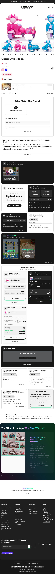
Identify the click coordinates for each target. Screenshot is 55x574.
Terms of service (33, 571)
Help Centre (18, 514)
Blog (2, 517)
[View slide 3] (28, 494)
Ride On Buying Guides (32, 508)
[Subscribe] (29, 546)
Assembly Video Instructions (19, 508)
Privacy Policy (4, 524)
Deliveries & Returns (6, 508)
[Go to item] (2, 54)
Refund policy (21, 571)
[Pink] (2, 69)
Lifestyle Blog (18, 519)
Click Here (43, 1)
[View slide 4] (30, 494)
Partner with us (5, 526)
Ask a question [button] (27, 358)
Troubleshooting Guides (19, 512)
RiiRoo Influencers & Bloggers (6, 529)
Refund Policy (4, 520)
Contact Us (18, 524)
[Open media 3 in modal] (38, 16)
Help (2, 515)
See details (15, 88)
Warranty (3, 510)
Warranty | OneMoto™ (4, 513)
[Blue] (6, 69)
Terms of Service (5, 522)
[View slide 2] (27, 494)
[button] (14, 198)
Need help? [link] (51, 93)
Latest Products (33, 513)
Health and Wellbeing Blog (20, 522)
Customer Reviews (33, 511)
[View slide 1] (25, 494)
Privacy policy (27, 571)
